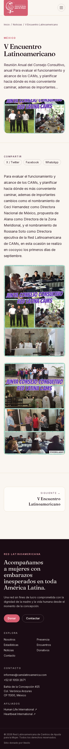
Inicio (7, 24)
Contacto (9, 655)
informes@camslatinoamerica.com (25, 674)
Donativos (43, 650)
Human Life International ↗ (20, 709)
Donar (12, 618)
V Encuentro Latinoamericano (41, 24)
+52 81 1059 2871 (14, 680)
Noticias (17, 24)
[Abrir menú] (61, 7)
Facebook (32, 162)
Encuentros (44, 644)
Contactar (33, 618)
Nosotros (9, 639)
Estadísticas (11, 644)
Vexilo (26, 742)
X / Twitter (12, 162)
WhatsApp (51, 162)
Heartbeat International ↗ (20, 714)
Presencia (43, 639)
